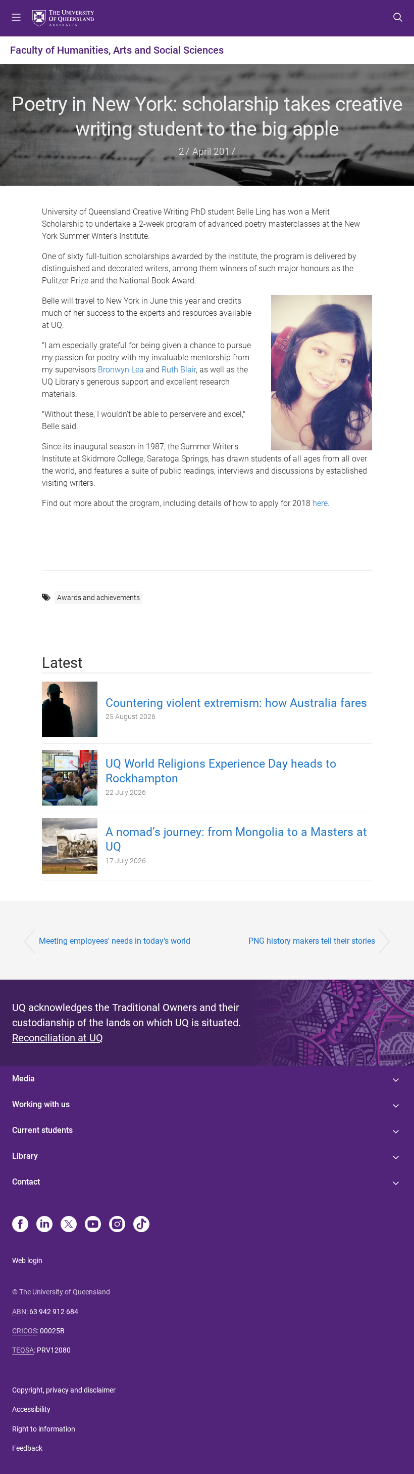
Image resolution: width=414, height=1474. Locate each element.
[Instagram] (117, 1225)
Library (25, 1156)
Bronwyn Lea (121, 369)
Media (23, 1078)
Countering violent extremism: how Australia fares (236, 703)
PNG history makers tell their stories (311, 941)
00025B (52, 1331)
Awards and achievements (98, 598)
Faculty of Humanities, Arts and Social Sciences (117, 50)
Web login (27, 1260)
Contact (26, 1182)
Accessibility (31, 1409)
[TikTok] (141, 1225)
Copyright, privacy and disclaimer (64, 1390)
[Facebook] (20, 1225)
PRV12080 (54, 1350)
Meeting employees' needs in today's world (114, 941)
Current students (42, 1130)
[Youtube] (93, 1225)
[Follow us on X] (69, 1225)
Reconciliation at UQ (57, 1038)
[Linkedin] (44, 1225)
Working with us (41, 1104)
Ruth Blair (179, 369)
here (320, 503)
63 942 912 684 (53, 1312)
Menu (16, 18)
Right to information (43, 1429)
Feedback (27, 1448)
